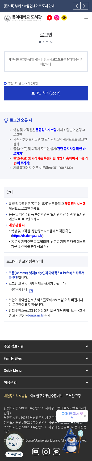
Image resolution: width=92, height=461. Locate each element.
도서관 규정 (73, 396)
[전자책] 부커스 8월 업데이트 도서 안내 (29, 6)
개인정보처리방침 (15, 396)
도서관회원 (31, 83)
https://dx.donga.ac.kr (27, 236)
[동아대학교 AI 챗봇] (72, 440)
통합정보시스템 (46, 130)
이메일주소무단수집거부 (46, 396)
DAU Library (23, 18)
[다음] (84, 5)
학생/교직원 (14, 83)
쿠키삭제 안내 (19, 289)
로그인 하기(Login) (46, 93)
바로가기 (23, 163)
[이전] (77, 5)
